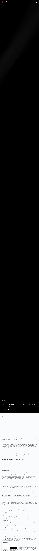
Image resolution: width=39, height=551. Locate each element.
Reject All (6, 547)
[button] (36, 2)
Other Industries (9, 402)
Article (3, 402)
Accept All (13, 547)
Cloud (5, 402)
